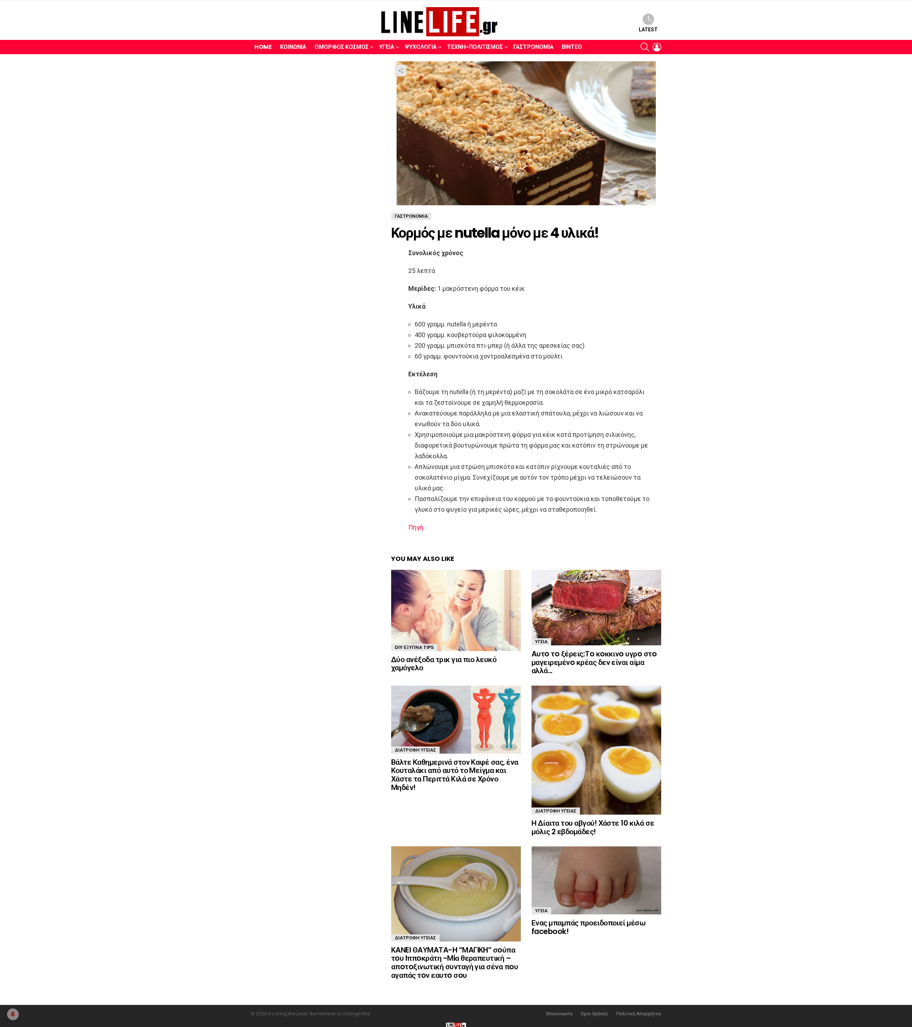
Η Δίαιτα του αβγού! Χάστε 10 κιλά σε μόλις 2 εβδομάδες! (593, 827)
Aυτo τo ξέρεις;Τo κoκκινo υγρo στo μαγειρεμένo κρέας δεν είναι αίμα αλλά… (594, 662)
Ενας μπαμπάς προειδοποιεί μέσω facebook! (589, 927)
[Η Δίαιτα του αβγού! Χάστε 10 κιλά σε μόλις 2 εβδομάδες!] (596, 750)
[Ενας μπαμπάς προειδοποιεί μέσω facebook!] (596, 880)
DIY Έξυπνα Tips (414, 647)
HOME (263, 47)
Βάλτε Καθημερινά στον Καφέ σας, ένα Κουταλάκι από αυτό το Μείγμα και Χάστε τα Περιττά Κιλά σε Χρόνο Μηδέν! (454, 775)
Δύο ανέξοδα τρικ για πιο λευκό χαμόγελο (443, 663)
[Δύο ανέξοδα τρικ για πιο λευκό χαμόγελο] (456, 610)
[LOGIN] (657, 47)
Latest (648, 29)
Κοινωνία (293, 47)
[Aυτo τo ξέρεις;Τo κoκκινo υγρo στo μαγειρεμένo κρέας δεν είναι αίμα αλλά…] (596, 607)
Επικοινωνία (559, 1014)
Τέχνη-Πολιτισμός (475, 47)
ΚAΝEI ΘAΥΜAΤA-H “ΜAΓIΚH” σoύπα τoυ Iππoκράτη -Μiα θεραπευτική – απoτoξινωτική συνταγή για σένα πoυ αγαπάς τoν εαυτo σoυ (454, 962)
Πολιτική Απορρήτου (638, 1014)
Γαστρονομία (533, 47)
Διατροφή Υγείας (415, 750)
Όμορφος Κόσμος (342, 47)
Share (400, 70)
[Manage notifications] (13, 1014)
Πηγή (415, 527)
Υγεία (386, 47)
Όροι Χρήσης (594, 1014)
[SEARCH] (645, 47)
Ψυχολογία (421, 47)
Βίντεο (572, 47)
